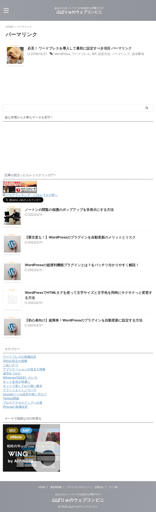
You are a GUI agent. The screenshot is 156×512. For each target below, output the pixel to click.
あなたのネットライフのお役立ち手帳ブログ (78, 494)
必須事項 (138, 54)
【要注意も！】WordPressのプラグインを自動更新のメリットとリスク (80, 237)
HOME (41, 487)
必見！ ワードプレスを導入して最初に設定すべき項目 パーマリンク (80, 48)
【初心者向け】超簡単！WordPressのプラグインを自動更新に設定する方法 (83, 320)
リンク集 (113, 487)
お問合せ (98, 487)
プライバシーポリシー (78, 487)
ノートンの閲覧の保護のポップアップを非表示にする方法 (69, 210)
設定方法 (104, 54)
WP (94, 54)
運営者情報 (56, 487)
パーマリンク (121, 54)
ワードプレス (81, 54)
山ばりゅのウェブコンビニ (79, 12)
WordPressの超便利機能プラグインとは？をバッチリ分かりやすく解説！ (82, 265)
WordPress (62, 54)
